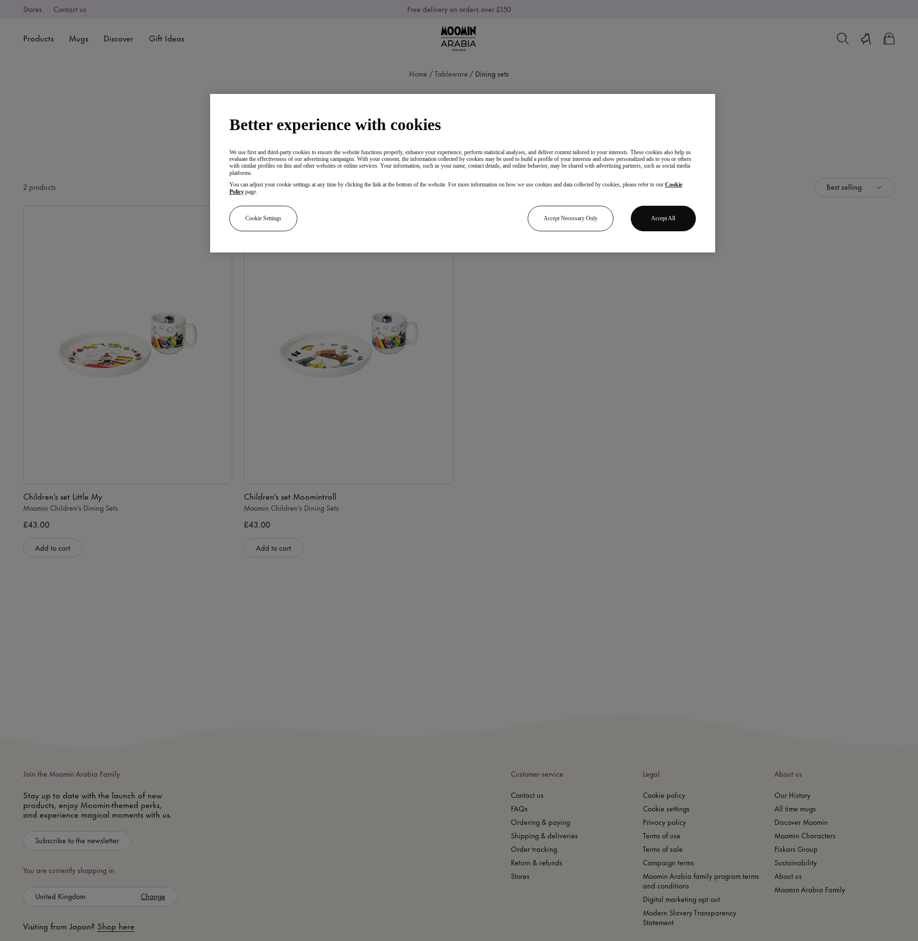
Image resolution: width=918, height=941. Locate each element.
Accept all (663, 218)
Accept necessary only (571, 218)
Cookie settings (263, 218)
